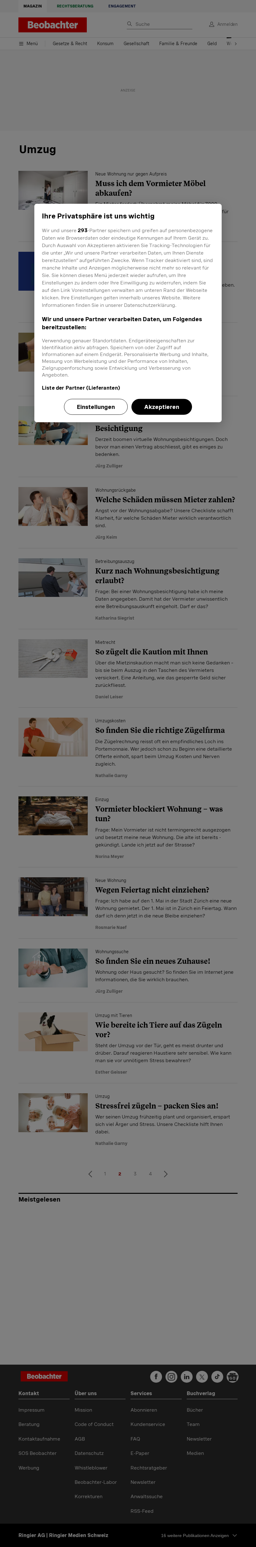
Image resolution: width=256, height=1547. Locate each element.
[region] (128, 313)
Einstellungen (96, 407)
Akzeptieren (161, 407)
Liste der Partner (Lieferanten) (81, 388)
